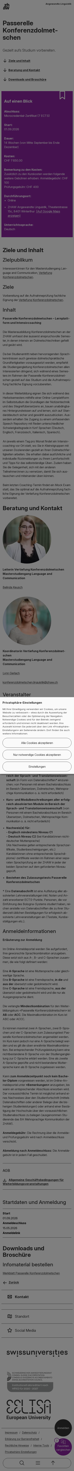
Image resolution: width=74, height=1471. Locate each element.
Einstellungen (37, 766)
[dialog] (37, 735)
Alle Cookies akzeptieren (37, 742)
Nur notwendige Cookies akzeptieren (37, 754)
